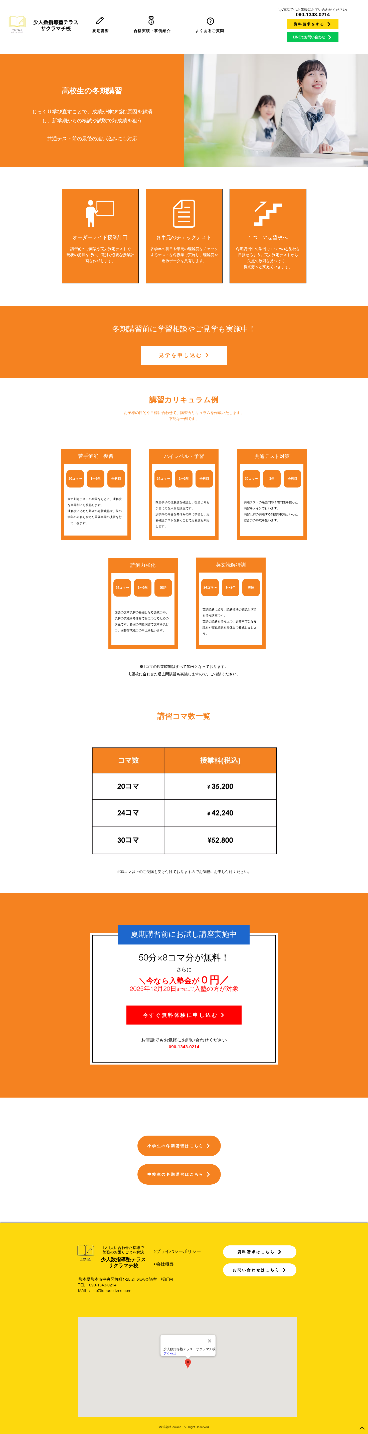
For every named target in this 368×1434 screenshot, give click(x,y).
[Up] (362, 1428)
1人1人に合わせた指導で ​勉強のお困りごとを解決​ (123, 1249)
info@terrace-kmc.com (111, 1290)
